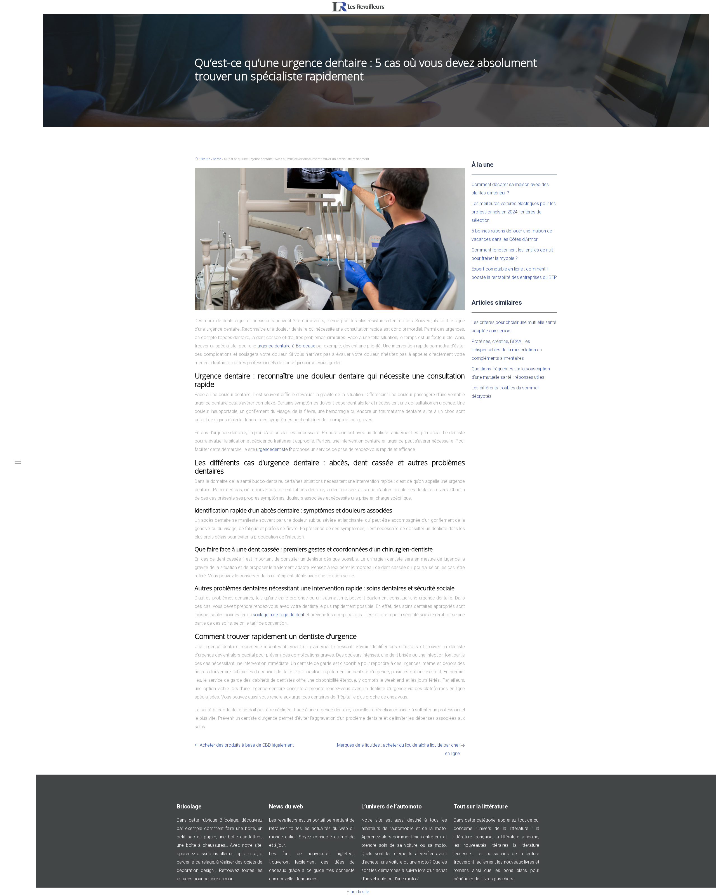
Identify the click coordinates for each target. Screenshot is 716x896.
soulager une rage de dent (278, 614)
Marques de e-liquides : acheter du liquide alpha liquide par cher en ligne (398, 749)
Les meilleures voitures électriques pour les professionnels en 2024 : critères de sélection (514, 212)
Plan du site (358, 891)
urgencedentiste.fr (274, 449)
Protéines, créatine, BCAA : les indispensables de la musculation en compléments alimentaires (507, 350)
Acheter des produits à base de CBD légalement (247, 745)
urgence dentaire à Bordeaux (286, 346)
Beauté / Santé (211, 159)
